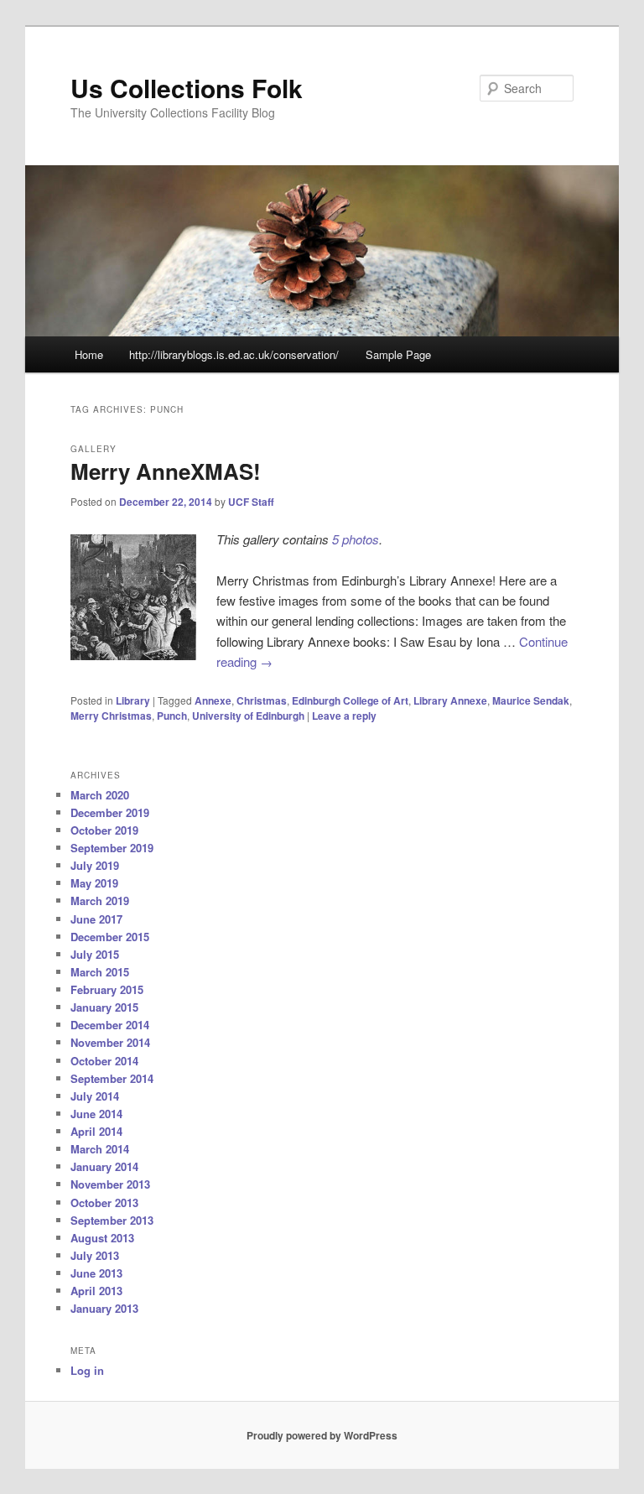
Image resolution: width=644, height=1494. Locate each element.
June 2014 (96, 1114)
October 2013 (104, 1202)
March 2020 (99, 795)
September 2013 (111, 1220)
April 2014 (96, 1131)
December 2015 (109, 937)
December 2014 (109, 1025)
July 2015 (94, 954)
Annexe (213, 700)
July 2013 (94, 1255)
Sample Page (398, 354)
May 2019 (94, 883)
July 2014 (94, 1096)
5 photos (355, 539)
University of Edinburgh (248, 715)
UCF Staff (251, 501)
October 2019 (104, 830)
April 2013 (96, 1291)
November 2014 (110, 1042)
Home (89, 354)
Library (133, 700)
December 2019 (109, 812)
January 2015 (104, 1007)
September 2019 (111, 848)
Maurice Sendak (530, 700)
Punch (172, 715)
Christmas (261, 700)
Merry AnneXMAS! (165, 471)
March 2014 (99, 1149)
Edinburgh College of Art (350, 700)
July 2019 (94, 865)
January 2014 (104, 1166)
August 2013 (102, 1238)
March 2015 (99, 972)
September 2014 (111, 1078)
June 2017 (96, 919)
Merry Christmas (111, 715)
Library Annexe (450, 700)
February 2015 (106, 989)
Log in (87, 1370)
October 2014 (104, 1061)
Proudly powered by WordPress (322, 1435)
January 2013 (104, 1308)
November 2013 (110, 1184)
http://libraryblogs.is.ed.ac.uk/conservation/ (234, 354)
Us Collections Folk (186, 88)
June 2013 (96, 1273)
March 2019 (99, 900)
